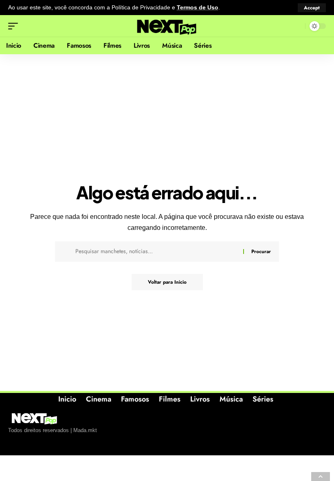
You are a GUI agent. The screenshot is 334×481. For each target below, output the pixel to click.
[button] (312, 7)
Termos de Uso (197, 7)
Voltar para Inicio (167, 282)
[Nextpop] (167, 26)
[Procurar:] (156, 251)
